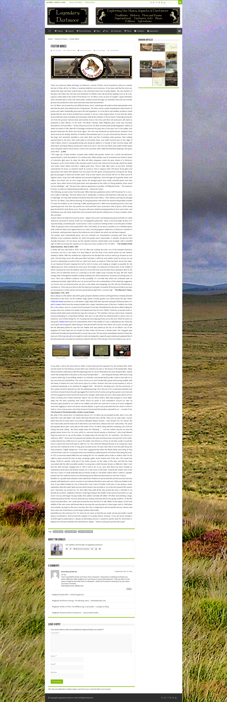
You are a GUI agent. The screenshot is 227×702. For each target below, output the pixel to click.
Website (54, 672)
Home (49, 30)
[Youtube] (164, 2)
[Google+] (154, 2)
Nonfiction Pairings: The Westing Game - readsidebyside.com (83, 601)
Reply (129, 589)
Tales (98, 31)
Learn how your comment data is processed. (94, 689)
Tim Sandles (57, 50)
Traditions (140, 31)
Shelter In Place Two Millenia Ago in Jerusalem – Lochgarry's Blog (84, 607)
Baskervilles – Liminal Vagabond (72, 595)
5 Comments (100, 50)
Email (53, 664)
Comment (55, 633)
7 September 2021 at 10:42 (123, 571)
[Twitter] (159, 2)
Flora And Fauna (85, 31)
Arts (106, 31)
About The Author (75, 2)
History (60, 31)
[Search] (180, 2)
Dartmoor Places (61, 39)
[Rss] (151, 2)
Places (129, 31)
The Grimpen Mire (85, 532)
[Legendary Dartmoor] (68, 16)
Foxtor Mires (71, 532)
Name (53, 656)
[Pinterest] (162, 2)
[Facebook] (157, 2)
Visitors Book (90, 2)
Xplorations (154, 31)
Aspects (71, 31)
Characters (117, 31)
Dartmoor (58, 532)
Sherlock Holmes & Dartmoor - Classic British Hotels (79, 613)
